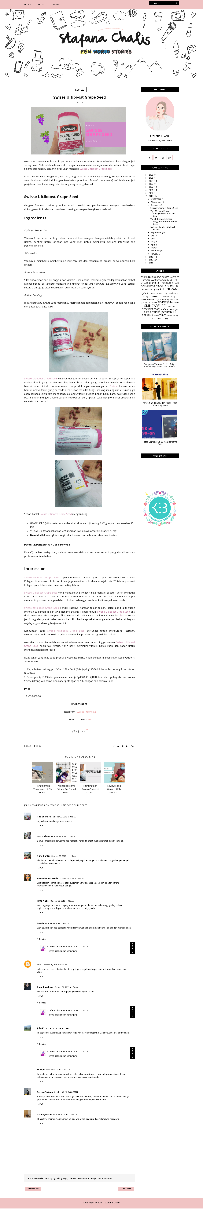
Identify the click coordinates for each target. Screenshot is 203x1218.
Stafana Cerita (167, 309)
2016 (151, 262)
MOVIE (164, 297)
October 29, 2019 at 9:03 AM (62, 901)
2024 (151, 180)
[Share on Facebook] (113, 746)
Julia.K (40, 1028)
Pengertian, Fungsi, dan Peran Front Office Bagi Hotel (160, 404)
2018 (151, 256)
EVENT (152, 282)
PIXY (155, 299)
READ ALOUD (149, 302)
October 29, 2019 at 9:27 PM (57, 923)
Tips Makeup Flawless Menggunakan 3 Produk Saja (163, 214)
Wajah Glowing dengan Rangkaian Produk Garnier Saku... (164, 221)
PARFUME (145, 299)
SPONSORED (149, 309)
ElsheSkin (170, 280)
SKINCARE (152, 305)
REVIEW (79, 89)
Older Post (126, 1188)
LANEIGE (152, 293)
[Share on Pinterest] (122, 746)
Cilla (39, 964)
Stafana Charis (54, 946)
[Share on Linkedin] (127, 746)
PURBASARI (173, 299)
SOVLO (170, 306)
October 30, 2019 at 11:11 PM (75, 946)
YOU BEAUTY (158, 318)
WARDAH (171, 315)
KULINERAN (168, 289)
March (154, 247)
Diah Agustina (44, 1114)
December (156, 198)
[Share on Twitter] (118, 746)
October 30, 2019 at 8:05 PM (66, 1092)
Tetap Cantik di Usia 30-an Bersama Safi (160, 443)
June (153, 238)
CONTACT (57, 4)
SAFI (174, 302)
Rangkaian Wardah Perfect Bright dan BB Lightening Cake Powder (160, 365)
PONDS (163, 299)
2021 (151, 190)
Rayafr (40, 923)
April (153, 244)
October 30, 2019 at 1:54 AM (66, 987)
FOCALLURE (166, 283)
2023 (151, 183)
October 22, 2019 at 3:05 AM (64, 817)
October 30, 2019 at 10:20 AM (57, 1028)
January (155, 253)
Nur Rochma (43, 836)
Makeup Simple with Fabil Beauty (162, 228)
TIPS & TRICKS (152, 312)
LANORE (161, 293)
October (155, 205)
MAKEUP (154, 296)
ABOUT (42, 4)
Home (27, 4)
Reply (40, 826)
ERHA (143, 283)
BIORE (156, 277)
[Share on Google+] (132, 746)
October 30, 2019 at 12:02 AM (55, 964)
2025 (151, 177)
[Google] (169, 157)
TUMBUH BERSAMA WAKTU (159, 313)
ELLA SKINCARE (157, 280)
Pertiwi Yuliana (45, 1092)
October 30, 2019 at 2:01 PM (58, 1069)
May (153, 241)
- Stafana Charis (111, 1202)
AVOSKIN (145, 277)
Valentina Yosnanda (47, 878)
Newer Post (33, 1188)
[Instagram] (162, 157)
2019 (151, 195)
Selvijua (41, 1069)
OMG (172, 297)
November (156, 202)
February (155, 250)
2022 (151, 186)
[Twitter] (156, 157)
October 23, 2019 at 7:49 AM (63, 836)
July (153, 235)
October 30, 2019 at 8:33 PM (65, 1114)
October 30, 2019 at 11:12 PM (75, 1010)
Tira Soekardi (44, 816)
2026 (151, 174)
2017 (151, 259)
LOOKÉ (170, 293)
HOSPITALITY (158, 285)
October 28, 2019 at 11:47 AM (63, 856)
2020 (151, 193)
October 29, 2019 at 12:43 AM (71, 878)
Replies (42, 939)
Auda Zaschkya (45, 987)
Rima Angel (43, 900)
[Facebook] (150, 157)
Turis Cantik (43, 855)
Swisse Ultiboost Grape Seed (164, 208)
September (156, 232)
